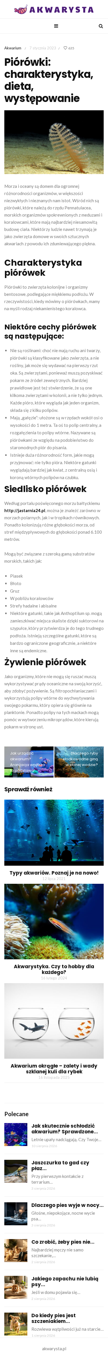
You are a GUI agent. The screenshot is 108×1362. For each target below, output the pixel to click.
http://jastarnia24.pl (24, 510)
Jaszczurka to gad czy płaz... (60, 1165)
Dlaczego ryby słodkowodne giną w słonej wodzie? (80, 759)
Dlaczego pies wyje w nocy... (67, 1205)
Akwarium (12, 48)
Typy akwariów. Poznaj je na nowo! (54, 872)
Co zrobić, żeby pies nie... (62, 1241)
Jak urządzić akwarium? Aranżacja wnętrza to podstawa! (27, 762)
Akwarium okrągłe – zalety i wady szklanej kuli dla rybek (54, 1068)
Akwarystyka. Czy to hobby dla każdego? (54, 969)
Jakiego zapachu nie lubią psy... (64, 1281)
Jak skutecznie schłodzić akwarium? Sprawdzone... (64, 1128)
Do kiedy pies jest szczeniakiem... (53, 1318)
